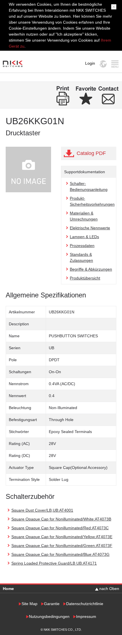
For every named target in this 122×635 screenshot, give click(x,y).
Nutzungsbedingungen (49, 616)
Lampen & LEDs (84, 236)
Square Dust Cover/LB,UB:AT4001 (42, 510)
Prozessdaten (82, 245)
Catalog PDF (91, 153)
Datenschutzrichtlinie (84, 604)
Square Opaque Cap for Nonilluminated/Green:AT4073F (61, 545)
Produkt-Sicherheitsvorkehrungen (92, 201)
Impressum (86, 616)
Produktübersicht (85, 278)
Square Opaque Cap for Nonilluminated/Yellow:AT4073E (61, 536)
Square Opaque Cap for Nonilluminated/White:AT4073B (61, 519)
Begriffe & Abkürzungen (91, 269)
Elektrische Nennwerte (90, 228)
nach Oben (109, 588)
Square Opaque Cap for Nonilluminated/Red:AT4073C (60, 528)
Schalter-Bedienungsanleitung (89, 186)
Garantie (52, 604)
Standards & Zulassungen (81, 257)
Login (90, 63)
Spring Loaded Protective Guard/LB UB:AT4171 (54, 563)
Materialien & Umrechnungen (84, 216)
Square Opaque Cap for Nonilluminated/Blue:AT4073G (60, 554)
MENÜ (114, 64)
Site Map (29, 604)
